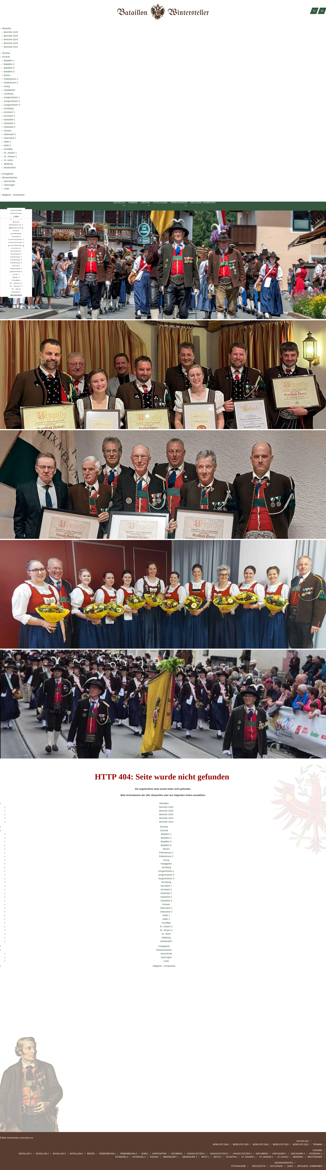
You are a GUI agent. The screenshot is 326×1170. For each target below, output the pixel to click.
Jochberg (8, 93)
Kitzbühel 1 (9, 119)
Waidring (8, 164)
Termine (6, 53)
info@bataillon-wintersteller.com (20, 1138)
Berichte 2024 (11, 39)
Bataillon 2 (9, 64)
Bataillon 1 (9, 60)
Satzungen (9, 185)
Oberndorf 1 (10, 134)
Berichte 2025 (11, 36)
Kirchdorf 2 (9, 116)
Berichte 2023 (11, 43)
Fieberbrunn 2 (11, 82)
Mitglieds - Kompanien (13, 195)
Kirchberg (9, 108)
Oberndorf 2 (10, 138)
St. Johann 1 (10, 153)
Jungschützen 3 (12, 105)
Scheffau (8, 149)
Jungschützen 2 (12, 101)
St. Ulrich (8, 160)
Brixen (7, 75)
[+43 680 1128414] (314, 11)
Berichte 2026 (11, 32)
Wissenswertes (9, 177)
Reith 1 (7, 141)
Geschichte (9, 181)
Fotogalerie (7, 174)
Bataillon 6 (9, 71)
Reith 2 (7, 145)
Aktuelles (6, 28)
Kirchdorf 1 (9, 112)
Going (7, 86)
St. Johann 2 (10, 156)
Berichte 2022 (11, 47)
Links (6, 188)
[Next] (322, 487)
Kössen (7, 130)
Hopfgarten (9, 90)
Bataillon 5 (9, 68)
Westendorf (10, 167)
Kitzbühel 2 (9, 123)
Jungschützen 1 (12, 97)
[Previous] (4, 487)
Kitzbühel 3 (9, 127)
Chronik (6, 57)
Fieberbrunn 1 (11, 79)
